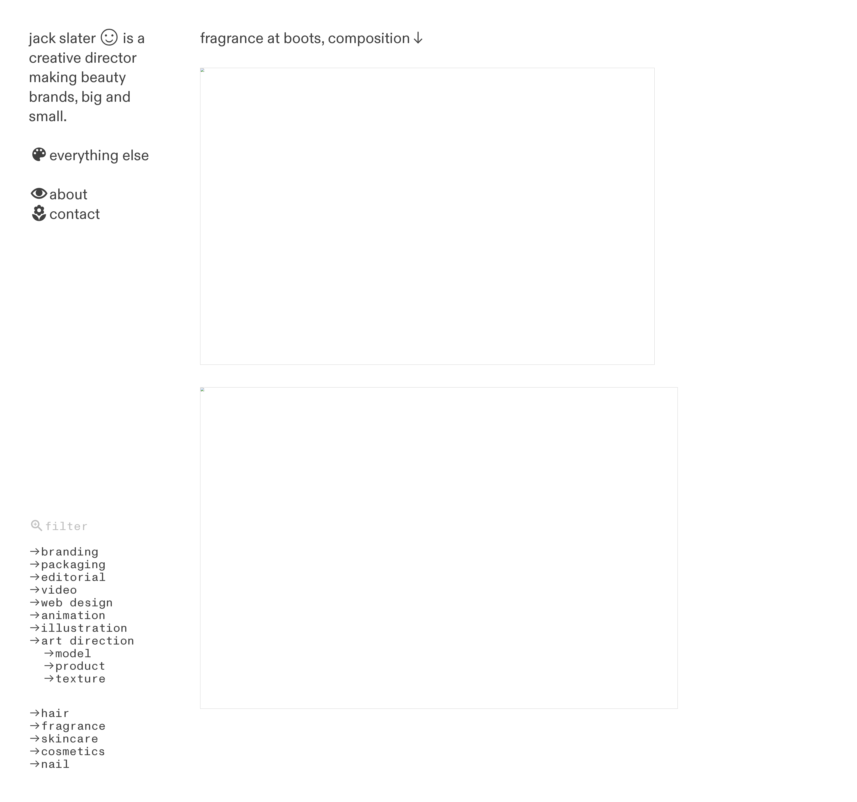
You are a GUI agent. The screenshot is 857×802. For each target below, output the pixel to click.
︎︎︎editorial (67, 577)
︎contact (64, 214)
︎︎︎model (60, 653)
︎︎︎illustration (78, 628)
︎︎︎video (53, 590)
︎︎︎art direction (81, 641)
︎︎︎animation (67, 615)
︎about (58, 195)
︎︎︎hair (49, 713)
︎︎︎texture (67, 679)
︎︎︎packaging (67, 564)
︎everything (74, 156)
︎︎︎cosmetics (67, 751)
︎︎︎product (67, 666)
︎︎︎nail (49, 764)
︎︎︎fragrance (67, 726)
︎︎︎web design (71, 603)
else (134, 156)
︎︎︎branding (63, 552)
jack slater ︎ (76, 38)
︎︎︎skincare (63, 739)
